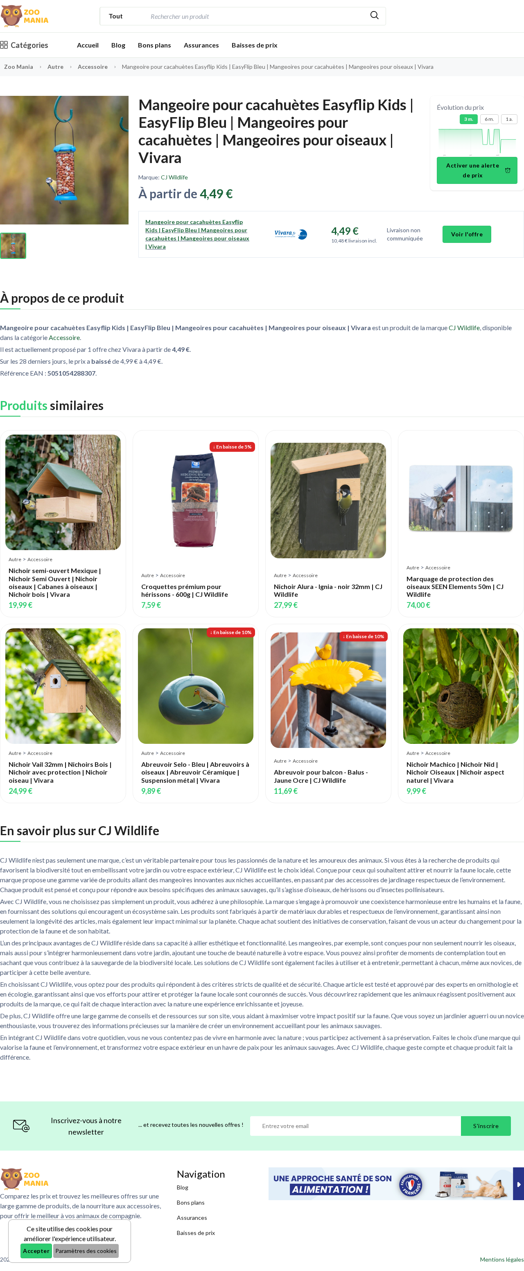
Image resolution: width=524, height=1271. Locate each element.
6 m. (489, 119)
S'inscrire (486, 1125)
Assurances (201, 45)
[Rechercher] (375, 16)
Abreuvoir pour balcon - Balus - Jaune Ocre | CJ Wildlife (321, 776)
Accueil (88, 45)
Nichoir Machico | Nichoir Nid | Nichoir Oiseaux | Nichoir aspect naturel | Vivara (455, 772)
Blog (118, 45)
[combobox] (256, 16)
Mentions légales (502, 1259)
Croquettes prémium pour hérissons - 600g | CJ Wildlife (184, 590)
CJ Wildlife (174, 177)
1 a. (509, 119)
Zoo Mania (18, 66)
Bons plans (154, 45)
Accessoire (93, 66)
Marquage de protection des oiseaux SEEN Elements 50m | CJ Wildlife (455, 586)
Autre (56, 66)
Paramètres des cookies (86, 1250)
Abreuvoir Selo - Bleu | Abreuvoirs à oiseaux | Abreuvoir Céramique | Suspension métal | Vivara (195, 772)
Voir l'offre (467, 234)
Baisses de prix (255, 45)
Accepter (36, 1250)
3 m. (468, 119)
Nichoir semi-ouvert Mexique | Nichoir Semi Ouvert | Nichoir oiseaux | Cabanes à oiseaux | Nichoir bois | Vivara (55, 582)
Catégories (29, 45)
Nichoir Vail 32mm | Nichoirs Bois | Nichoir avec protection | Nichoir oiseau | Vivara (60, 772)
